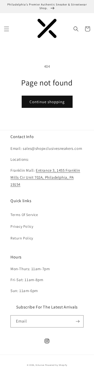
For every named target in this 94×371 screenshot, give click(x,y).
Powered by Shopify (56, 364)
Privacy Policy (21, 226)
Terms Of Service (24, 214)
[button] (6, 29)
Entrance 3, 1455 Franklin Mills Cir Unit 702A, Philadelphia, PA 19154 (45, 177)
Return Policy (21, 238)
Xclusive (40, 364)
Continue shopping (47, 101)
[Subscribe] (77, 321)
